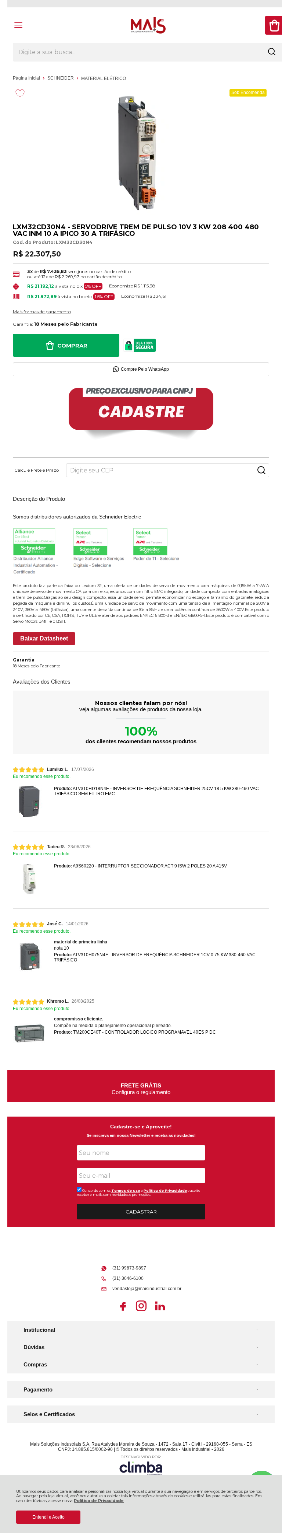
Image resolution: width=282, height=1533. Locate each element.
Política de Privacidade (99, 1500)
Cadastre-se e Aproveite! (141, 1126)
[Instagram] (141, 1310)
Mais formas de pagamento (42, 311)
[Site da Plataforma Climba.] (141, 1465)
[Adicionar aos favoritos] (20, 93)
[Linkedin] (159, 1310)
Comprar (72, 345)
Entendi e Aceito (48, 1517)
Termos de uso (125, 1190)
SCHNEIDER (61, 78)
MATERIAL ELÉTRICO (103, 78)
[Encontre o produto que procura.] (272, 52)
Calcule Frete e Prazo (36, 470)
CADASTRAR (141, 1212)
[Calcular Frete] (261, 470)
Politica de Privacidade (165, 1190)
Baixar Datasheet (44, 638)
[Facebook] (122, 1310)
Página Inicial (27, 78)
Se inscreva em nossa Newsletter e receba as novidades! (141, 1135)
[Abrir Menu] (18, 25)
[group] (141, 1086)
